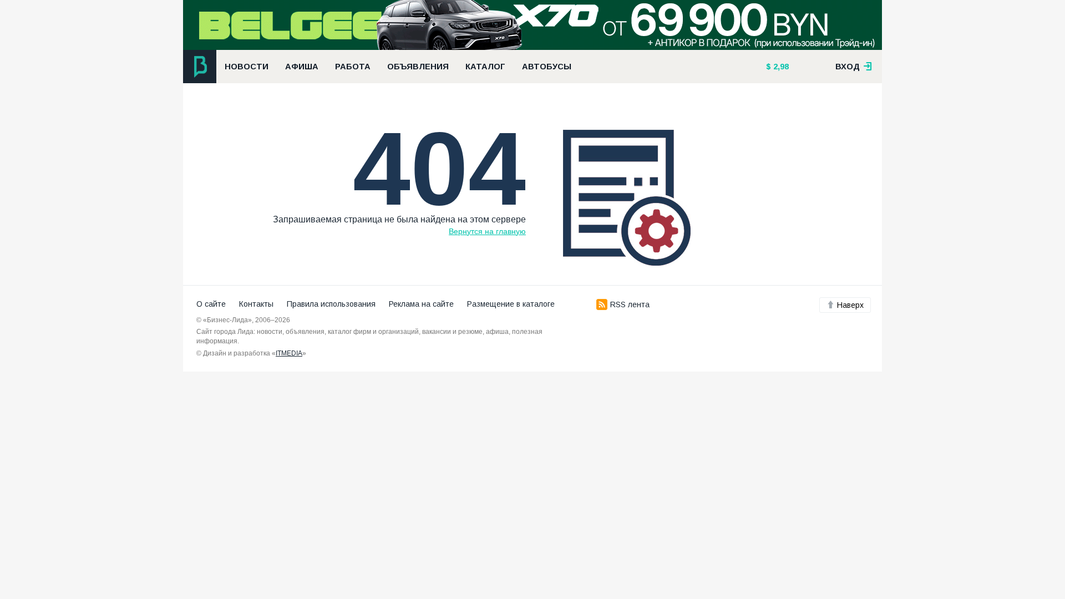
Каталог (485, 66)
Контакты (256, 304)
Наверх (850, 305)
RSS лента (630, 304)
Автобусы (546, 66)
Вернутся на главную (487, 231)
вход (848, 66)
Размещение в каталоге (511, 304)
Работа (353, 66)
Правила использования (331, 304)
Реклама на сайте (421, 304)
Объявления (418, 66)
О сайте (211, 304)
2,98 (780, 66)
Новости (246, 66)
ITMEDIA (289, 353)
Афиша (301, 66)
